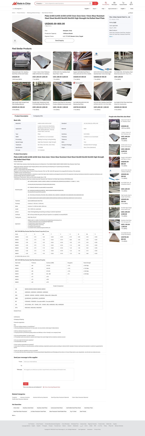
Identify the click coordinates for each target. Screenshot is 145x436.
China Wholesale (65, 424)
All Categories (17, 8)
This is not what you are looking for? (32, 387)
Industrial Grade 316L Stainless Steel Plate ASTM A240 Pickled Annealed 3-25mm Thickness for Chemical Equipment (126, 120)
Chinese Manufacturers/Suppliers (52, 424)
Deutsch (69, 425)
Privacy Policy (97, 429)
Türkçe (105, 425)
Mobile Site (108, 424)
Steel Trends (83, 411)
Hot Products (31, 424)
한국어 (86, 425)
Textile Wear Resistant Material (20, 399)
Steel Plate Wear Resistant (20, 411)
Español (38, 425)
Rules (131, 8)
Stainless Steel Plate (42, 408)
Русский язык (57, 425)
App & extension (112, 8)
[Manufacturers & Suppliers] (21, 3)
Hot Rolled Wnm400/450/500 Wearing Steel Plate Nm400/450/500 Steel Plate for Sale (126, 233)
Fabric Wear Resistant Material (80, 397)
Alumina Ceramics (25, 397)
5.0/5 (114, 22)
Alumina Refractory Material (40, 397)
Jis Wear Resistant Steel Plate (38, 411)
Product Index (101, 424)
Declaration (89, 429)
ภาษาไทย (100, 425)
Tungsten (14, 397)
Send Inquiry (59, 40)
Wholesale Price (74, 424)
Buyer (94, 8)
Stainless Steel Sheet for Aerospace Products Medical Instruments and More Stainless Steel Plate (126, 221)
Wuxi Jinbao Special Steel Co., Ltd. (119, 17)
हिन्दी (95, 425)
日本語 (90, 425)
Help (103, 8)
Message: (19, 369)
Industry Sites (83, 424)
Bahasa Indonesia (119, 425)
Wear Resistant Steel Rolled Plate (57, 411)
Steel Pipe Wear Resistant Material (60, 397)
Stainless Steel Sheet (28, 408)
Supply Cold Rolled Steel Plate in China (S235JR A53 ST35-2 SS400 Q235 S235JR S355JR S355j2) (126, 158)
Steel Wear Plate (88, 408)
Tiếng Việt (110, 425)
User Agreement (82, 429)
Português (44, 425)
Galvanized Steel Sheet (57, 408)
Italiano (64, 425)
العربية (81, 425)
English (33, 425)
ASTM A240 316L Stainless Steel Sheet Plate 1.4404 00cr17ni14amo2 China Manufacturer (126, 145)
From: (20, 361)
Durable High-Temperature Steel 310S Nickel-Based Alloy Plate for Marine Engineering (126, 208)
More (110, 36)
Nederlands (75, 425)
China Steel (16, 408)
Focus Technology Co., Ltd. (61, 429)
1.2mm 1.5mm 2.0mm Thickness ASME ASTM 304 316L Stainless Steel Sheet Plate (126, 133)
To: (21, 365)
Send (25, 384)
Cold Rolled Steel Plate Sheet (73, 408)
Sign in (131, 4)
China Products (39, 424)
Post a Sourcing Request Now (51, 387)
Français (51, 425)
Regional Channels (92, 424)
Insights (115, 424)
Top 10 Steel (73, 411)
